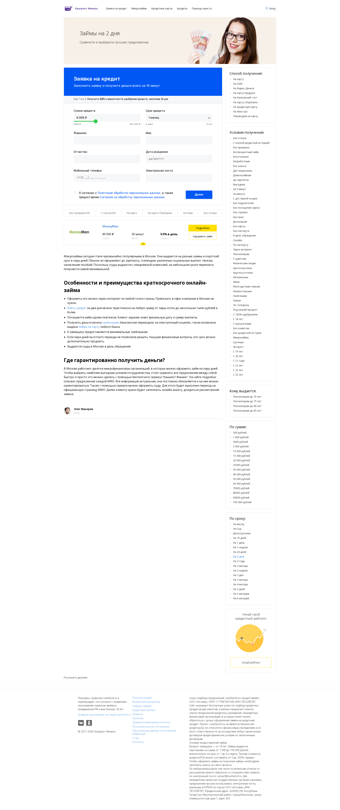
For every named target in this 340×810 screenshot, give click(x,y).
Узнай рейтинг (251, 662)
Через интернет (242, 249)
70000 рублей (241, 488)
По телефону (241, 305)
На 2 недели (240, 570)
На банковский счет (245, 97)
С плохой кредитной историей (251, 143)
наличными (111, 322)
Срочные (238, 342)
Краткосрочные (242, 268)
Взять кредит (76, 308)
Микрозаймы (139, 8)
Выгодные (239, 184)
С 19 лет (238, 351)
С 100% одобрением (245, 314)
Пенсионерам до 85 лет (247, 410)
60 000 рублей (241, 483)
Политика (137, 718)
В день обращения (244, 235)
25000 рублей (241, 465)
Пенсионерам (241, 254)
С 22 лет (238, 365)
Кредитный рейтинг (144, 710)
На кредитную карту (245, 107)
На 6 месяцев (241, 598)
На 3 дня (238, 575)
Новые (237, 300)
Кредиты (182, 8)
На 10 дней (239, 538)
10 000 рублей (241, 451)
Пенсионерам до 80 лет (247, 406)
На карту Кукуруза (244, 93)
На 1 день (239, 542)
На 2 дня (238, 556)
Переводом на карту (245, 116)
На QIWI (238, 83)
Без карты (239, 226)
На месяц (238, 524)
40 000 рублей (241, 474)
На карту (132, 213)
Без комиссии (241, 328)
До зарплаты (241, 180)
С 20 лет (238, 356)
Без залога (239, 166)
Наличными (240, 296)
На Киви (188, 213)
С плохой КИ (108, 213)
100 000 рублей (242, 502)
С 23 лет (238, 370)
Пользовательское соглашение (150, 726)
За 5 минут (239, 189)
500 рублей (239, 432)
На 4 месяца (240, 584)
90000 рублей (241, 497)
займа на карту (89, 327)
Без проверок (241, 147)
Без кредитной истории (247, 333)
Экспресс (238, 347)
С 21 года (238, 360)
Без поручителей (243, 203)
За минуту (239, 194)
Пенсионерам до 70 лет (247, 396)
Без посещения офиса (246, 207)
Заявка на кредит (116, 8)
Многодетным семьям (246, 286)
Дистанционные (242, 170)
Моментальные (242, 291)
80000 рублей (241, 492)
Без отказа (210, 213)
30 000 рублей (241, 469)
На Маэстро (240, 111)
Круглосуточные (243, 272)
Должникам (240, 221)
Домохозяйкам (242, 175)
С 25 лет (238, 374)
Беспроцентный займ (246, 152)
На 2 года (239, 561)
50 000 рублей (241, 479)
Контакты (138, 742)
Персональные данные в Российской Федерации (154, 732)
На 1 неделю (240, 547)
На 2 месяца (240, 566)
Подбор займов (141, 706)
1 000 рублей (241, 437)
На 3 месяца (240, 579)
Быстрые (238, 217)
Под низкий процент (245, 309)
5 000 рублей (241, 446)
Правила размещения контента (151, 722)
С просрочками (242, 323)
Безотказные (241, 156)
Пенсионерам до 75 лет (247, 401)
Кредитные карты (161, 8)
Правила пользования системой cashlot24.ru (104, 714)
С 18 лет (238, 319)
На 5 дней (239, 589)
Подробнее (202, 228)
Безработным (241, 161)
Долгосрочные (242, 533)
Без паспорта (241, 231)
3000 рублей (240, 441)
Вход (272, 8)
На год (237, 528)
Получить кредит (142, 697)
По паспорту (240, 245)
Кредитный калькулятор (146, 701)
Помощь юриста (202, 8)
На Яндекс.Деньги (243, 88)
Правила (137, 714)
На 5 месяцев (241, 593)
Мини (236, 282)
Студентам (239, 258)
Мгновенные (240, 277)
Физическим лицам (244, 263)
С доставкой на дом (245, 198)
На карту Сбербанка (160, 213)
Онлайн (237, 240)
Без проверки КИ (79, 213)
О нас (135, 738)
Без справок (240, 212)
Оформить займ (202, 236)
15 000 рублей (241, 455)
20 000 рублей (241, 460)
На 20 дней (239, 552)
